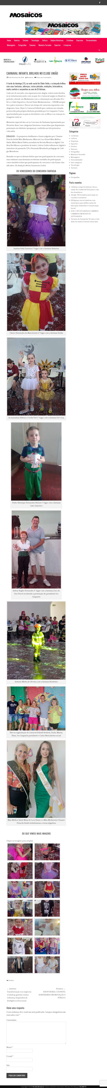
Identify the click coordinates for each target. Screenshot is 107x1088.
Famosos (32, 45)
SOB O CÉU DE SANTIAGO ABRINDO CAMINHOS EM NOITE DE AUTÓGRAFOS (85, 213)
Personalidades (91, 40)
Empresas (79, 40)
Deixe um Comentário (43, 77)
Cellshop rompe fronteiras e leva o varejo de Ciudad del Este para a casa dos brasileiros (85, 189)
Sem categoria (76, 163)
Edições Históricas (57, 40)
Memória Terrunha (45, 45)
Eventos (17, 40)
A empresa (67, 45)
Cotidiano (69, 40)
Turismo (25, 40)
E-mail (9, 1056)
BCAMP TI (83, 1087)
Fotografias (22, 45)
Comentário (11, 1020)
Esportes (57, 45)
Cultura (44, 40)
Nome (9, 1047)
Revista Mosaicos (38, 1087)
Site (8, 1065)
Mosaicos (30, 77)
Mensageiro (11, 45)
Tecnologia (35, 40)
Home (9, 40)
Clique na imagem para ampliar (19, 841)
